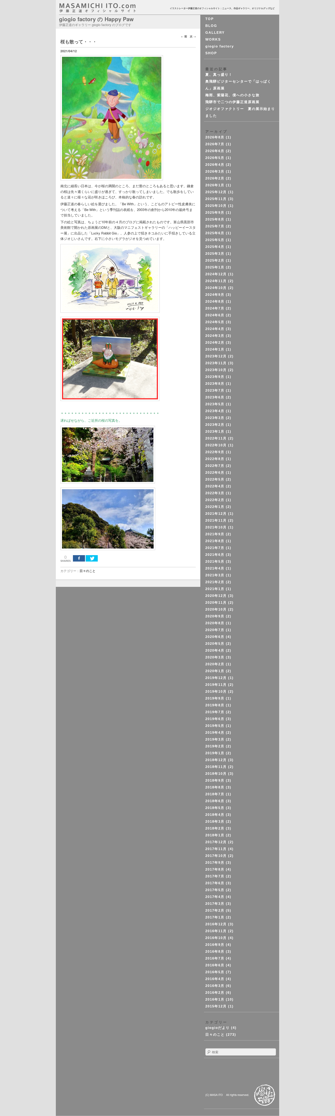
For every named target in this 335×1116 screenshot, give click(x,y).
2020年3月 (214, 657)
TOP (209, 19)
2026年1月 (214, 185)
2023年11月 (216, 363)
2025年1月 (214, 267)
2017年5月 (214, 890)
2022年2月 (214, 500)
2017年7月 (214, 876)
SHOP (211, 53)
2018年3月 (214, 821)
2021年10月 (216, 527)
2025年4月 (214, 247)
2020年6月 (214, 637)
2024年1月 (214, 349)
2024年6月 (214, 315)
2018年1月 (214, 835)
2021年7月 (214, 548)
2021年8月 (214, 541)
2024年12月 (216, 274)
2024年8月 (214, 301)
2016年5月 (214, 972)
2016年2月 (214, 992)
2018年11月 (216, 767)
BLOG (211, 26)
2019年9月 (214, 698)
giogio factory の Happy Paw (96, 19)
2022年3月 (214, 493)
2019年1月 (214, 753)
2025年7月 (214, 226)
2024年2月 (214, 342)
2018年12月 (216, 760)
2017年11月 (216, 849)
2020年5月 (214, 643)
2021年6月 (214, 555)
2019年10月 (216, 691)
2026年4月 (214, 164)
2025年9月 (214, 212)
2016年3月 (214, 986)
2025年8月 (214, 219)
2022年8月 (214, 459)
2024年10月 (216, 288)
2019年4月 (214, 732)
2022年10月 (216, 445)
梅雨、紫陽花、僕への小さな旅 (232, 95)
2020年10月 (216, 609)
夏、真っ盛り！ (218, 74)
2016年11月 (216, 931)
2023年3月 (214, 418)
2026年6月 (214, 151)
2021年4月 (214, 568)
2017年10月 (216, 856)
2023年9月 (214, 377)
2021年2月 (214, 582)
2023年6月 (214, 397)
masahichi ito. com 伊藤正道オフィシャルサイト (107, 8)
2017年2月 (214, 910)
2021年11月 (216, 520)
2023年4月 (214, 411)
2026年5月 (214, 158)
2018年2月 (214, 828)
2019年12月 (216, 678)
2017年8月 (214, 869)
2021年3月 (214, 575)
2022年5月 (214, 479)
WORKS (213, 39)
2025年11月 (216, 199)
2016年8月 (214, 951)
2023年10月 (216, 370)
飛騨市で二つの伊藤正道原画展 (232, 102)
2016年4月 (214, 979)
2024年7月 (214, 308)
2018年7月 (214, 794)
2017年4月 (214, 897)
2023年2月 (214, 425)
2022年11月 (216, 438)
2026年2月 (214, 178)
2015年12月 (216, 1006)
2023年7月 (214, 390)
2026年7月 (214, 144)
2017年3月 (214, 903)
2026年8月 (214, 137)
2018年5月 (214, 808)
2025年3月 (214, 253)
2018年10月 (216, 773)
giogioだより (217, 1028)
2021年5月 (214, 561)
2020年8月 (214, 623)
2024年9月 (214, 295)
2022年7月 (214, 466)
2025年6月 (214, 233)
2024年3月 (214, 336)
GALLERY (215, 32)
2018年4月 (214, 815)
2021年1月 (214, 589)
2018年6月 (214, 801)
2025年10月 (216, 206)
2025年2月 (214, 260)
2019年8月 (214, 705)
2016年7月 (214, 958)
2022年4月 (214, 486)
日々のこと (87, 570)
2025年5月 (214, 240)
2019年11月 (216, 685)
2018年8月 (214, 787)
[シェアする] (79, 558)
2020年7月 (214, 630)
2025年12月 (216, 192)
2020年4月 (214, 650)
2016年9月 (214, 945)
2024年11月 (216, 281)
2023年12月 (216, 356)
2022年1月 (214, 507)
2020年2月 (214, 664)
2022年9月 (214, 452)
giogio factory (219, 46)
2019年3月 (214, 739)
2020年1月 (214, 671)
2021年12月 (216, 513)
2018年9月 (214, 780)
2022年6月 (214, 472)
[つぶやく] (92, 558)
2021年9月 (214, 534)
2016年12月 (216, 924)
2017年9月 (214, 862)
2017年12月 (216, 842)
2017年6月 (214, 883)
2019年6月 (214, 719)
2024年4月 (214, 329)
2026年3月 (214, 171)
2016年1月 (214, 999)
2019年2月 (214, 746)
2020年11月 (216, 602)
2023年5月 (214, 404)
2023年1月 (214, 431)
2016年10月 (216, 938)
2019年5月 (214, 726)
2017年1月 (214, 917)
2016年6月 (214, 965)
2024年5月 (214, 322)
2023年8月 (214, 383)
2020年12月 (216, 596)
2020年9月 (214, 616)
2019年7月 (214, 712)
